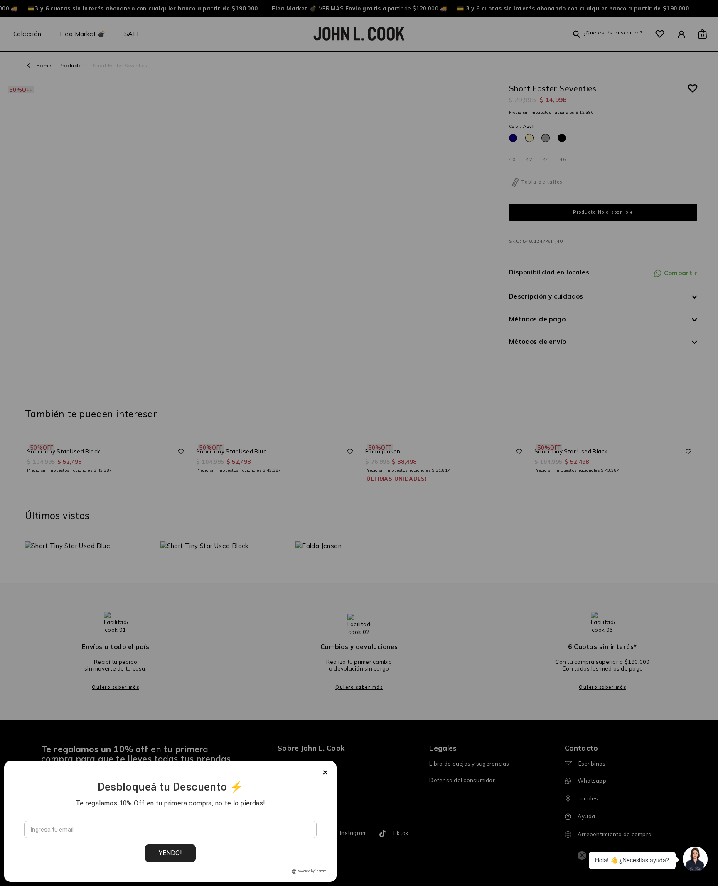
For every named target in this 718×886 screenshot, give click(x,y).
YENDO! (170, 853)
